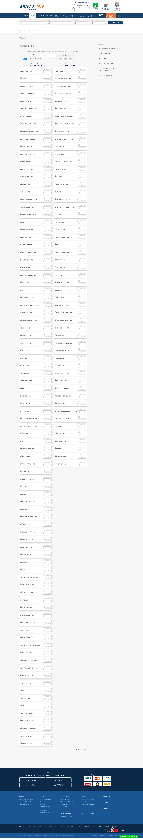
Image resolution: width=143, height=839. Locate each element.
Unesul (21, 796)
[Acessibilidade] (122, 15)
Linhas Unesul (43, 801)
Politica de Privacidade (25, 801)
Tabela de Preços (90, 826)
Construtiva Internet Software (116, 835)
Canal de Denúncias (24, 804)
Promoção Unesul (65, 799)
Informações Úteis (44, 806)
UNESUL (26, 15)
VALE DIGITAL (56, 16)
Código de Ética (41, 826)
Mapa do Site (23, 826)
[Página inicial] (20, 16)
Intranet (99, 826)
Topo (84, 749)
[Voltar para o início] (31, 6)
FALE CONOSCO (81, 16)
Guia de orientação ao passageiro (46, 809)
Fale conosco (66, 813)
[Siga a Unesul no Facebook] (100, 15)
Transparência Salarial (111, 826)
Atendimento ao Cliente (67, 816)
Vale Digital (107, 796)
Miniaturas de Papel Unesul (26, 799)
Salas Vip (42, 804)
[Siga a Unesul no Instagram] (102, 15)
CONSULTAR (115, 23)
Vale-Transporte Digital (88, 799)
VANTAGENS (40, 15)
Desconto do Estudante (67, 801)
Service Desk (31, 826)
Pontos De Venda (88, 813)
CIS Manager (102, 835)
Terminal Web (69, 826)
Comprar (48, 69)
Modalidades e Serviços (46, 799)
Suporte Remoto (53, 826)
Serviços (85, 796)
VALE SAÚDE (72, 16)
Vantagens (65, 796)
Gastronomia (64, 806)
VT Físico (106, 802)
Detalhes (48, 72)
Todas (24, 59)
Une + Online (85, 801)
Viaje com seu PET (45, 812)
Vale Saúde (106, 808)
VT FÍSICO (65, 16)
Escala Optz (79, 826)
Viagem (42, 796)
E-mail (62, 826)
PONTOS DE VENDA (91, 16)
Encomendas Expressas (88, 804)
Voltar (79, 749)
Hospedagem (64, 804)
